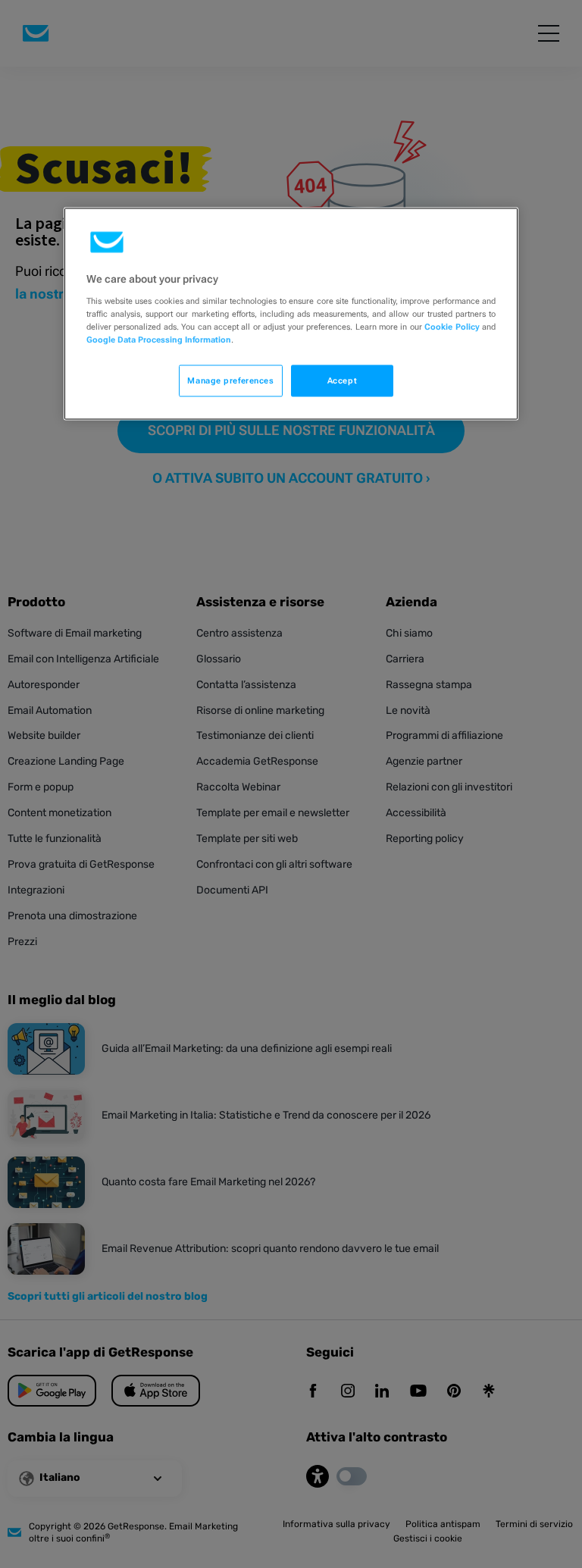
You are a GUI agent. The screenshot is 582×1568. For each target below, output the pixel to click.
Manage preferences (230, 380)
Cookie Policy (451, 326)
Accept (342, 380)
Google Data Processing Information (158, 339)
